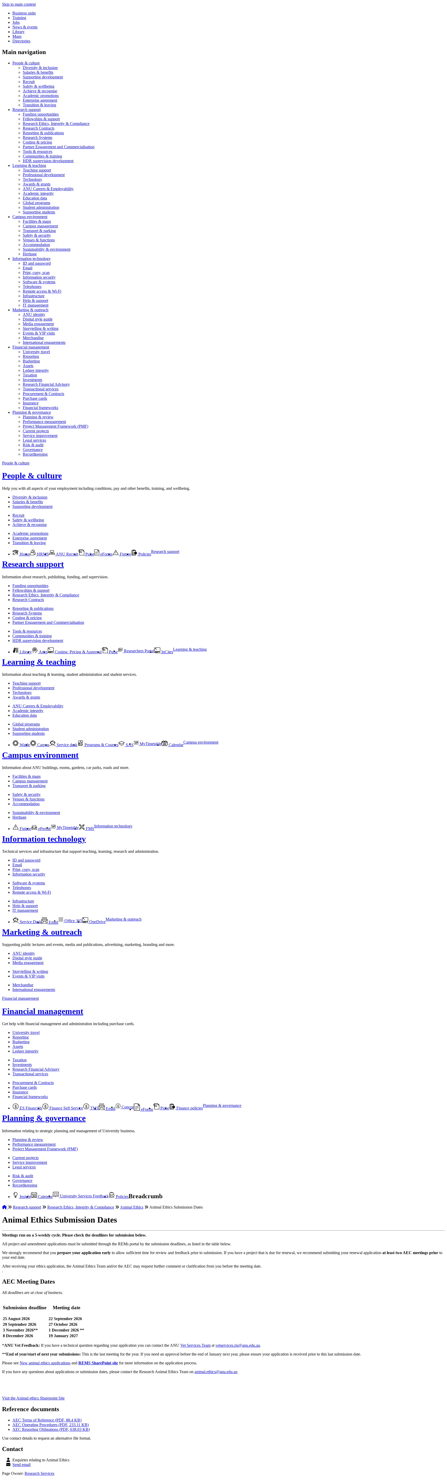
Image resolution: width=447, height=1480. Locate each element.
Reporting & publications (43, 133)
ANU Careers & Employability (48, 189)
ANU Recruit (66, 554)
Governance (33, 449)
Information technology (31, 258)
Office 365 (72, 921)
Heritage (30, 254)
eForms (106, 554)
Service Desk (30, 922)
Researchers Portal (138, 651)
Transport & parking (39, 230)
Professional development (44, 175)
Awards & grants (36, 184)
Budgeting (31, 361)
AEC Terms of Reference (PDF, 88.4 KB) (46, 1420)
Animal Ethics (131, 1207)
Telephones (32, 286)
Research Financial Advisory (46, 384)
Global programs (36, 203)
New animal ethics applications (45, 1363)
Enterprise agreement (40, 100)
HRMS (42, 554)
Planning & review (38, 417)
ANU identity (34, 314)
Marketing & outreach (30, 310)
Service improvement (40, 435)
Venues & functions (39, 240)
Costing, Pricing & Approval (78, 652)
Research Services (39, 1473)
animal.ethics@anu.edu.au (216, 1372)
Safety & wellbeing (38, 86)
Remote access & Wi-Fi (42, 291)
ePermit (44, 828)
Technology (32, 179)
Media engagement (38, 324)
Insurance (31, 403)
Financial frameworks (40, 407)
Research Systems (37, 137)
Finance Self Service (65, 1108)
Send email (21, 1464)
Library (18, 31)
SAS (129, 745)
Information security (39, 277)
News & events (25, 27)
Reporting (31, 356)
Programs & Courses (101, 745)
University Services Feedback (84, 1196)
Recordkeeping (35, 454)
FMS (89, 828)
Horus (24, 554)
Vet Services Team (195, 1345)
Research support (26, 109)
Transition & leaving (39, 105)
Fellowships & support (41, 119)
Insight (25, 1196)
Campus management (40, 226)
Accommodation (36, 244)
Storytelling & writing (40, 328)
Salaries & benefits (38, 72)
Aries (43, 652)
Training (19, 18)
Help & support (35, 300)
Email (27, 268)
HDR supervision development (48, 161)
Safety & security (37, 235)
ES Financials (30, 1108)
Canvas (42, 745)
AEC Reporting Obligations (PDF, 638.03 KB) (51, 1429)
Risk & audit (33, 445)
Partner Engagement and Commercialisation (58, 147)
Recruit (29, 81)
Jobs (16, 22)
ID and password (37, 263)
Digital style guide (38, 319)
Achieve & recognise (40, 91)
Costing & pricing (37, 142)
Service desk (66, 745)
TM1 (94, 1108)
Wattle (24, 745)
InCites (166, 652)
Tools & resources (37, 151)
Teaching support (37, 170)
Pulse (89, 554)
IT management (35, 305)
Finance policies (189, 1108)
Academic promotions (41, 95)
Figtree (125, 554)
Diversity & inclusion (40, 67)
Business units (24, 13)
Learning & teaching (29, 165)
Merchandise (33, 338)
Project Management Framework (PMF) (55, 426)
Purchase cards (35, 398)
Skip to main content (19, 4)
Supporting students (39, 212)
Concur (127, 1107)
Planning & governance (31, 412)
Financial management (30, 347)
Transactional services (40, 389)
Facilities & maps (37, 221)
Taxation (30, 375)
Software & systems (39, 282)
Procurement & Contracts (43, 393)
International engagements (44, 342)
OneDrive (97, 922)
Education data (35, 198)
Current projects (36, 431)
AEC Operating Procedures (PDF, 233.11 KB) (50, 1425)
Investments (32, 380)
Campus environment (29, 216)
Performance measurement (44, 421)
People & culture (26, 63)
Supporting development (43, 77)
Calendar (175, 745)
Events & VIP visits (39, 333)
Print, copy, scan (36, 272)
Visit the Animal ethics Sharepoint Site (33, 1398)
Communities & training (42, 156)
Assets (28, 366)
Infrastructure (33, 296)
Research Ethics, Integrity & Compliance (56, 123)
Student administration (41, 207)
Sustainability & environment (46, 249)
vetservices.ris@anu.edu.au (237, 1345)
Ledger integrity (36, 370)
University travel (36, 352)
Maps (16, 36)
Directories (21, 41)
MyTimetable (150, 744)
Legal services (34, 440)
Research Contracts (38, 128)
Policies (144, 554)
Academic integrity (38, 193)
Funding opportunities (41, 114)
